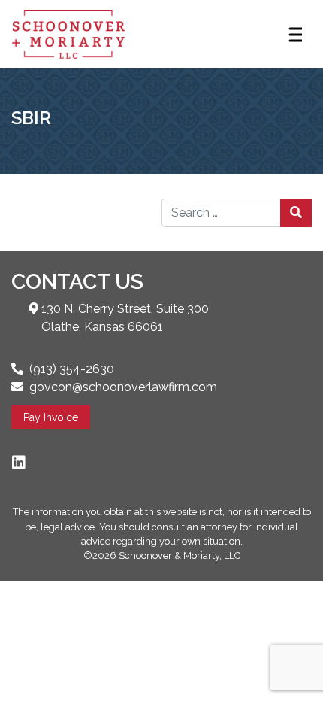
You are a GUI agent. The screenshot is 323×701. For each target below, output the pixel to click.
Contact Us (77, 281)
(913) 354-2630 (71, 369)
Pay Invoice (50, 417)
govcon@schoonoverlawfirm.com (123, 387)
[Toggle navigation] (294, 34)
